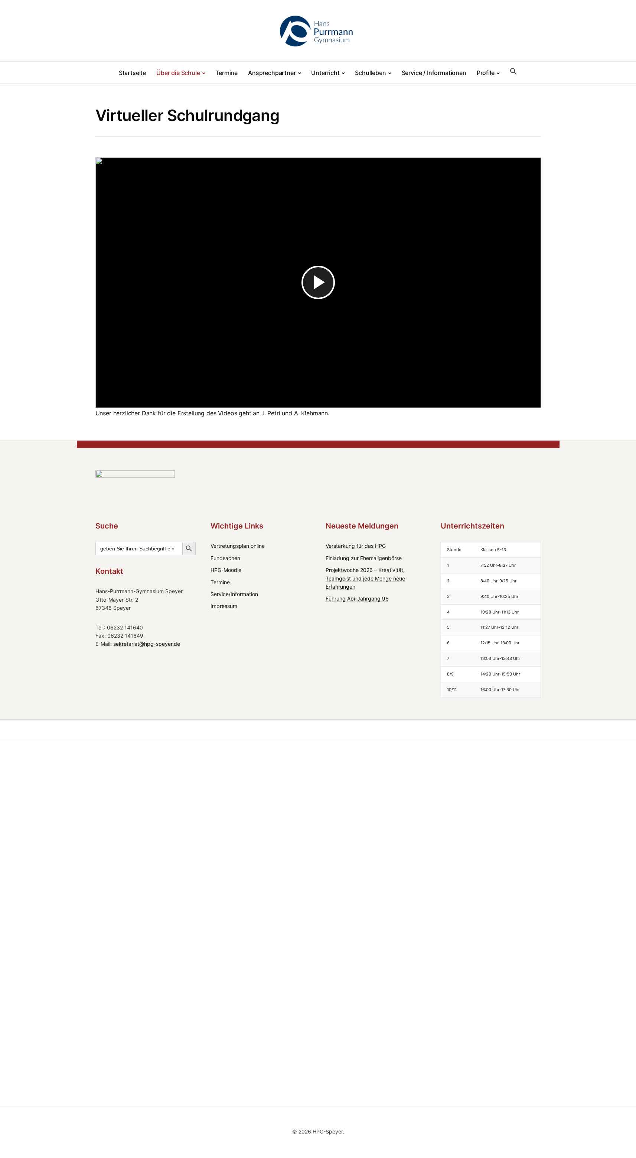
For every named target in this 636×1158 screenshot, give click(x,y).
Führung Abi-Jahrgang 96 (357, 598)
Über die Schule (178, 72)
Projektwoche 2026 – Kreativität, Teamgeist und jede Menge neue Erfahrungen (365, 578)
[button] (513, 72)
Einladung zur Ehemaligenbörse (364, 558)
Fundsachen (225, 558)
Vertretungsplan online (238, 546)
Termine (226, 72)
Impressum (224, 606)
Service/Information (234, 594)
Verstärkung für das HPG (356, 546)
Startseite (132, 72)
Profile (486, 72)
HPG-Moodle (226, 570)
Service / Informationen (434, 72)
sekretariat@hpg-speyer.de (146, 644)
